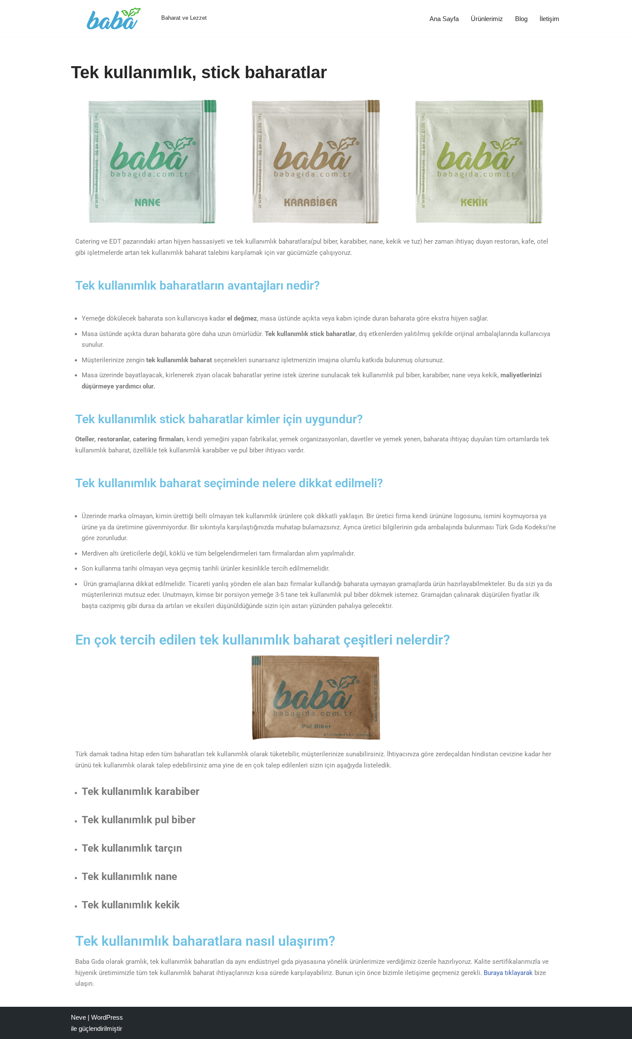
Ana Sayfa (444, 18)
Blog (521, 18)
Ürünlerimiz (487, 18)
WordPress (107, 1017)
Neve (78, 1017)
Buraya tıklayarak (508, 973)
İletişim (549, 18)
